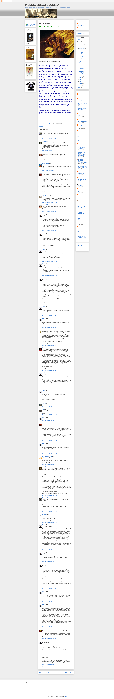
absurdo (49, 124)
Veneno (79, 208)
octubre (81, 46)
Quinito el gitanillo (81, 60)
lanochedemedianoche (47, 629)
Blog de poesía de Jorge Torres (82, 207)
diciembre (81, 43)
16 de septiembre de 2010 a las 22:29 (49, 664)
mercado (64, 124)
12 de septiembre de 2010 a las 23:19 (49, 495)
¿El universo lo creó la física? (81, 72)
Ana (43, 409)
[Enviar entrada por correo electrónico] (54, 123)
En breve (80, 133)
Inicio (57, 672)
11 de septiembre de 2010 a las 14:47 (49, 170)
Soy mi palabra (81, 236)
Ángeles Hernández (82, 27)
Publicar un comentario (45, 666)
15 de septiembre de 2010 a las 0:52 (49, 561)
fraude (55, 124)
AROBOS (80, 212)
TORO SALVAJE (81, 94)
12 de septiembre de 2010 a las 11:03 (49, 414)
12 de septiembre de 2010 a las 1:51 (49, 400)
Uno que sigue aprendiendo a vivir (82, 232)
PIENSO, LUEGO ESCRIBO (42, 4)
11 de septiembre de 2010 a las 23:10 (49, 247)
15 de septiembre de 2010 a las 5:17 (49, 638)
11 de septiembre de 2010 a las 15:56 (49, 192)
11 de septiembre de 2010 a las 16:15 (49, 202)
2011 (79, 39)
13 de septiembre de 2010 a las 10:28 (49, 511)
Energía (81, 58)
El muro (79, 127)
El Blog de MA (81, 143)
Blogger (65, 696)
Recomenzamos (81, 66)
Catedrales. (80, 197)
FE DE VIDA (80, 185)
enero (80, 85)
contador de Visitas (81, 33)
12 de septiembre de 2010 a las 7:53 (49, 406)
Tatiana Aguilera (45, 163)
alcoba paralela (81, 226)
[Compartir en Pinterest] (61, 123)
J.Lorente (44, 466)
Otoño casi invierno (82, 184)
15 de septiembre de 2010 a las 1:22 (49, 601)
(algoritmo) (80, 227)
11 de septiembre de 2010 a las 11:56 (49, 161)
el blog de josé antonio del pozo (82, 99)
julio (80, 77)
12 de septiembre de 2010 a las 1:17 (49, 370)
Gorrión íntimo (81, 173)
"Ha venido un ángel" (81, 63)
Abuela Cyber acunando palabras (82, 244)
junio (80, 79)
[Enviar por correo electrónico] (56, 123)
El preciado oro (81, 69)
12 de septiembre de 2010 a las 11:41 (49, 420)
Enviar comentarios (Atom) (59, 675)
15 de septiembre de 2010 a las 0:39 (49, 549)
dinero (53, 124)
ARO (43, 131)
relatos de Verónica (82, 113)
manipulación (59, 124)
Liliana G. (44, 329)
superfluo (41, 126)
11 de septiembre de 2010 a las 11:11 (49, 150)
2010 (79, 41)
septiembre (81, 48)
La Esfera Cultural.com (81, 160)
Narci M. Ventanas (46, 497)
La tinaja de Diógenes (81, 125)
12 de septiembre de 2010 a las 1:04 (49, 345)
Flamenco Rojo (45, 347)
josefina (44, 403)
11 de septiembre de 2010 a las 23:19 (49, 261)
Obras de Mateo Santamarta (81, 137)
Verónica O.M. (45, 204)
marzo (80, 83)
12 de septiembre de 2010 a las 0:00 (49, 304)
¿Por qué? (45, 124)
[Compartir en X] (58, 123)
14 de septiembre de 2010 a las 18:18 (49, 522)
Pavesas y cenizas (82, 166)
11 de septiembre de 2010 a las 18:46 (49, 211)
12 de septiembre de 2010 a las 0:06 (49, 315)
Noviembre (80, 203)
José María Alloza (46, 172)
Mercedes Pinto (81, 25)
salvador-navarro (82, 108)
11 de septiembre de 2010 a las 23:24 (49, 275)
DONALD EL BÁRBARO (83, 121)
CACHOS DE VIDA (82, 188)
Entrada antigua (69, 672)
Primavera (44, 141)
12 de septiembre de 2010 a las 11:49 (49, 440)
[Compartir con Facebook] (60, 123)
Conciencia (80, 109)
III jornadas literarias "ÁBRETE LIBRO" (81, 52)
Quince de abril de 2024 (82, 167)
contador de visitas (30, 25)
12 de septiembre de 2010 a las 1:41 (49, 388)
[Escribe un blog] (57, 123)
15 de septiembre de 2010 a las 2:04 (49, 626)
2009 (79, 87)
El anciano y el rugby (81, 56)
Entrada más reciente (44, 672)
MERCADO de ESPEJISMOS (81, 120)
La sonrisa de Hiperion (47, 456)
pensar (68, 124)
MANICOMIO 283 (81, 95)
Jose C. (43, 214)
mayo (80, 81)
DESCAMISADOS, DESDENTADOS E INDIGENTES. (82, 222)
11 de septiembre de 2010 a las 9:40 (49, 138)
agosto (81, 76)
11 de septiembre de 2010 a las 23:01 (49, 230)
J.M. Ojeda (44, 514)
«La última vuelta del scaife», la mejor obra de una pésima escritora (82, 238)
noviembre (81, 44)
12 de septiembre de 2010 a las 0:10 (49, 327)
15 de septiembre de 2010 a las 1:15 (49, 588)
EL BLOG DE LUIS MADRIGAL (82, 178)
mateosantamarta (45, 195)
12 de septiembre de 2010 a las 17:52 (49, 464)
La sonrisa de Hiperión (81, 195)
